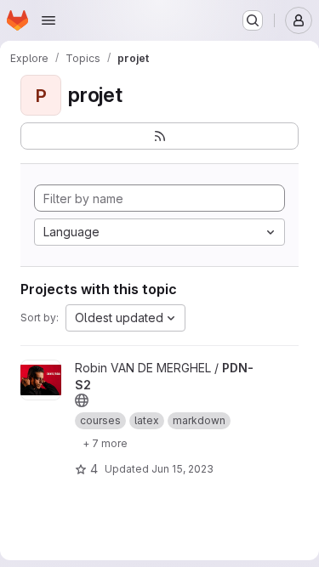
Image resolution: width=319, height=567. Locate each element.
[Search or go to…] (252, 20)
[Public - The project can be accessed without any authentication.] (81, 400)
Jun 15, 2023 (182, 468)
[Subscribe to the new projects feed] (159, 136)
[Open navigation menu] (48, 20)
